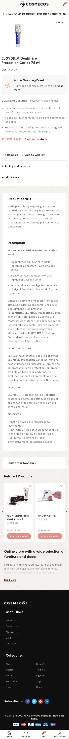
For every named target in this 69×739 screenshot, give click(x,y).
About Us (11, 620)
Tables (9, 669)
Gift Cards (11, 643)
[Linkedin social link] (46, 701)
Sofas (9, 675)
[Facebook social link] (27, 701)
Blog (8, 637)
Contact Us (12, 626)
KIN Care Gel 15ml (47, 515)
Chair (8, 664)
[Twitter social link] (34, 701)
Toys (38, 681)
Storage (40, 664)
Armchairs (11, 681)
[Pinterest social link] (40, 701)
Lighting (40, 675)
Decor (39, 687)
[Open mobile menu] (4, 4)
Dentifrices (12, 523)
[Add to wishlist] (30, 486)
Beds (9, 687)
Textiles (40, 669)
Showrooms (12, 632)
